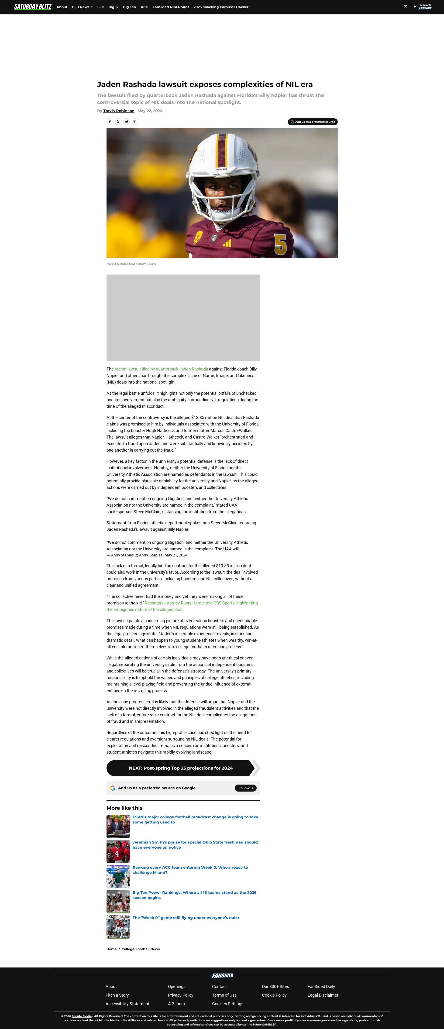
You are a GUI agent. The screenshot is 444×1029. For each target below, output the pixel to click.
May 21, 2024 (176, 555)
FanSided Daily (321, 986)
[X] (406, 6)
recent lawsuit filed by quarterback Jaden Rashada (161, 369)
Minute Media (82, 1016)
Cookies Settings (227, 1003)
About (62, 7)
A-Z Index (177, 1003)
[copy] (135, 121)
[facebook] (415, 6)
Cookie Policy (274, 995)
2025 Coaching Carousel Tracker (221, 7)
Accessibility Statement (127, 1003)
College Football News (141, 949)
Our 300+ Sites (275, 986)
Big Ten (129, 7)
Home (112, 949)
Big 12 (113, 7)
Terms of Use (224, 995)
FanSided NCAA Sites (171, 7)
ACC (144, 7)
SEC (100, 7)
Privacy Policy (180, 995)
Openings (177, 986)
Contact (219, 986)
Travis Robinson (118, 111)
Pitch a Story (117, 995)
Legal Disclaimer (323, 995)
